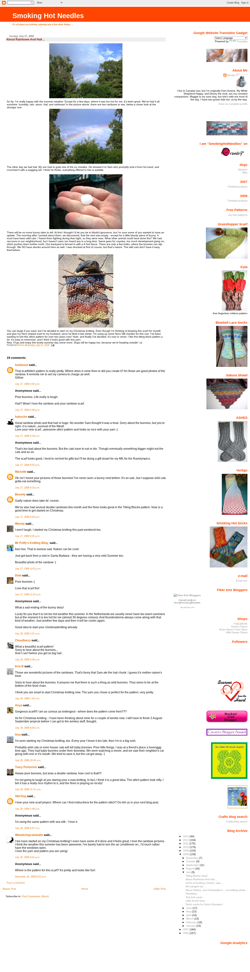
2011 (186, 843)
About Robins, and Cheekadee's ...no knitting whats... (216, 890)
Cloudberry (23, 640)
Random (196, 602)
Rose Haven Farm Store (233, 629)
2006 (186, 933)
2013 (186, 836)
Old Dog (20, 796)
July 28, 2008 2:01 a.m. (27, 633)
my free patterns (237, 214)
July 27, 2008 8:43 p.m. (27, 517)
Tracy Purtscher (26, 767)
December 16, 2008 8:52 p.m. (30, 876)
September (193, 865)
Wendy (20, 523)
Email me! (241, 580)
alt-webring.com (187, 607)
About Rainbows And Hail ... (202, 879)
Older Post (160, 888)
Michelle (20, 471)
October (191, 861)
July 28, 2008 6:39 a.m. (27, 659)
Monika (231, 75)
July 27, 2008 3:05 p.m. (27, 384)
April (189, 915)
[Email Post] (52, 345)
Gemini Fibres (239, 626)
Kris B (19, 666)
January (191, 925)
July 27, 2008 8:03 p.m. (27, 465)
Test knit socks (194, 897)
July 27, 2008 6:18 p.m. (27, 436)
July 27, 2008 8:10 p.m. (27, 487)
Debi (18, 575)
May (189, 911)
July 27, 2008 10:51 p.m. (28, 568)
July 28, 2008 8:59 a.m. (27, 728)
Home (84, 888)
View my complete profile (233, 103)
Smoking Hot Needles (48, 16)
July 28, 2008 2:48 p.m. (27, 809)
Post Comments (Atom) (35, 896)
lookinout (21, 364)
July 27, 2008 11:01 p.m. (28, 594)
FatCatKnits (240, 623)
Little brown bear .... (197, 900)
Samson (242, 169)
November (192, 857)
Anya (18, 705)
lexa (18, 734)
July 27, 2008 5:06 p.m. (27, 410)
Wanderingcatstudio (29, 834)
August (190, 868)
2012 (186, 839)
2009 (186, 850)
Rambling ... (192, 893)
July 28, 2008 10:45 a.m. (28, 760)
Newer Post (9, 888)
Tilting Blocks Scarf (196, 875)
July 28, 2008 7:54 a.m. (27, 698)
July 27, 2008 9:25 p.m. (27, 536)
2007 (186, 929)
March (190, 918)
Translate (242, 41)
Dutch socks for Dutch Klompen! (204, 904)
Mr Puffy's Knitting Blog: (32, 542)
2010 (186, 847)
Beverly (20, 494)
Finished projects (237, 186)
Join (188, 600)
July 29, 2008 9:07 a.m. (27, 828)
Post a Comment (16, 883)
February (191, 922)
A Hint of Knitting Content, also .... (205, 882)
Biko (244, 172)
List (194, 600)
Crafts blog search (236, 821)
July (188, 872)
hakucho (21, 416)
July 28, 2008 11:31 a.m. (28, 789)
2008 (186, 854)
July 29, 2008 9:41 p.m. (27, 857)
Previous (185, 602)
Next (176, 602)
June (189, 908)
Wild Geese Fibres (236, 632)
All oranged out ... (196, 886)
